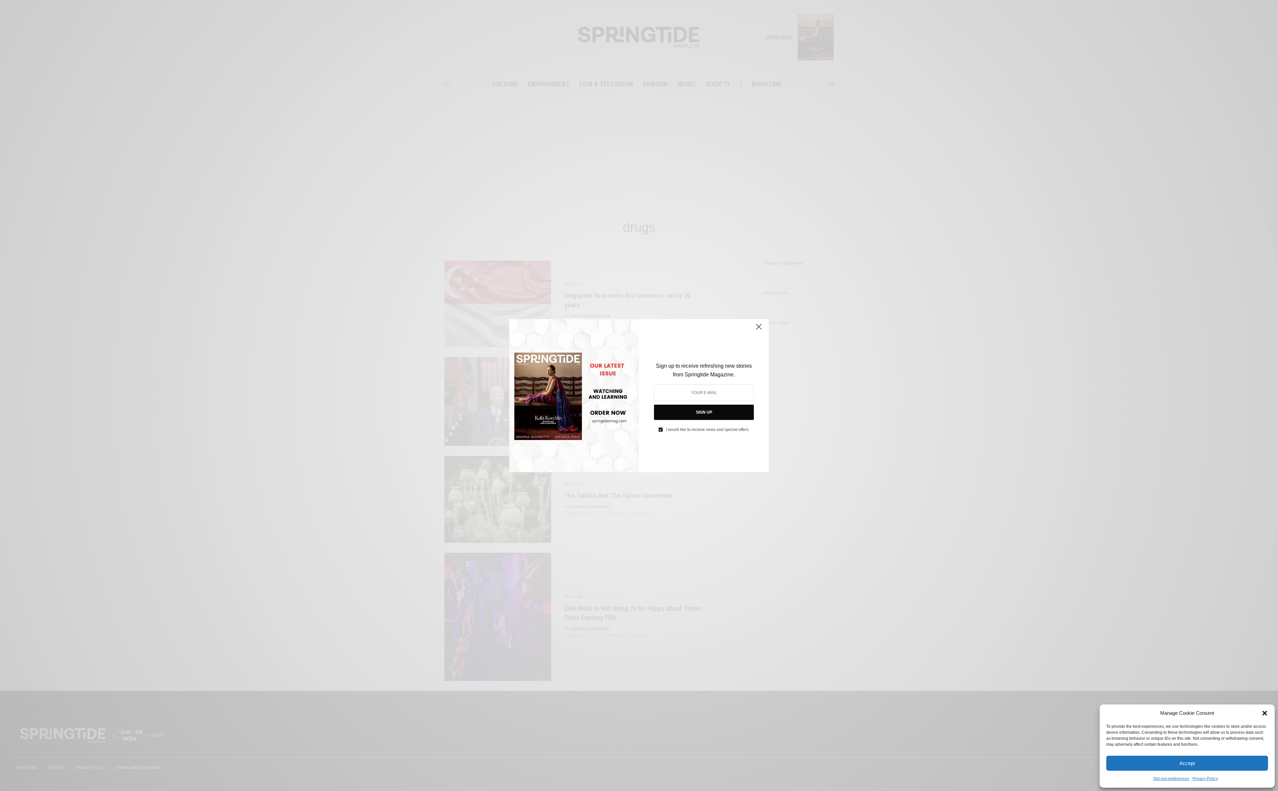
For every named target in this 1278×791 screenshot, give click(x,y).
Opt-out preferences (1171, 778)
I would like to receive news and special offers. (707, 430)
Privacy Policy (1205, 778)
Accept (1187, 763)
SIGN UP (704, 412)
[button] (1264, 713)
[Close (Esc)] (758, 329)
